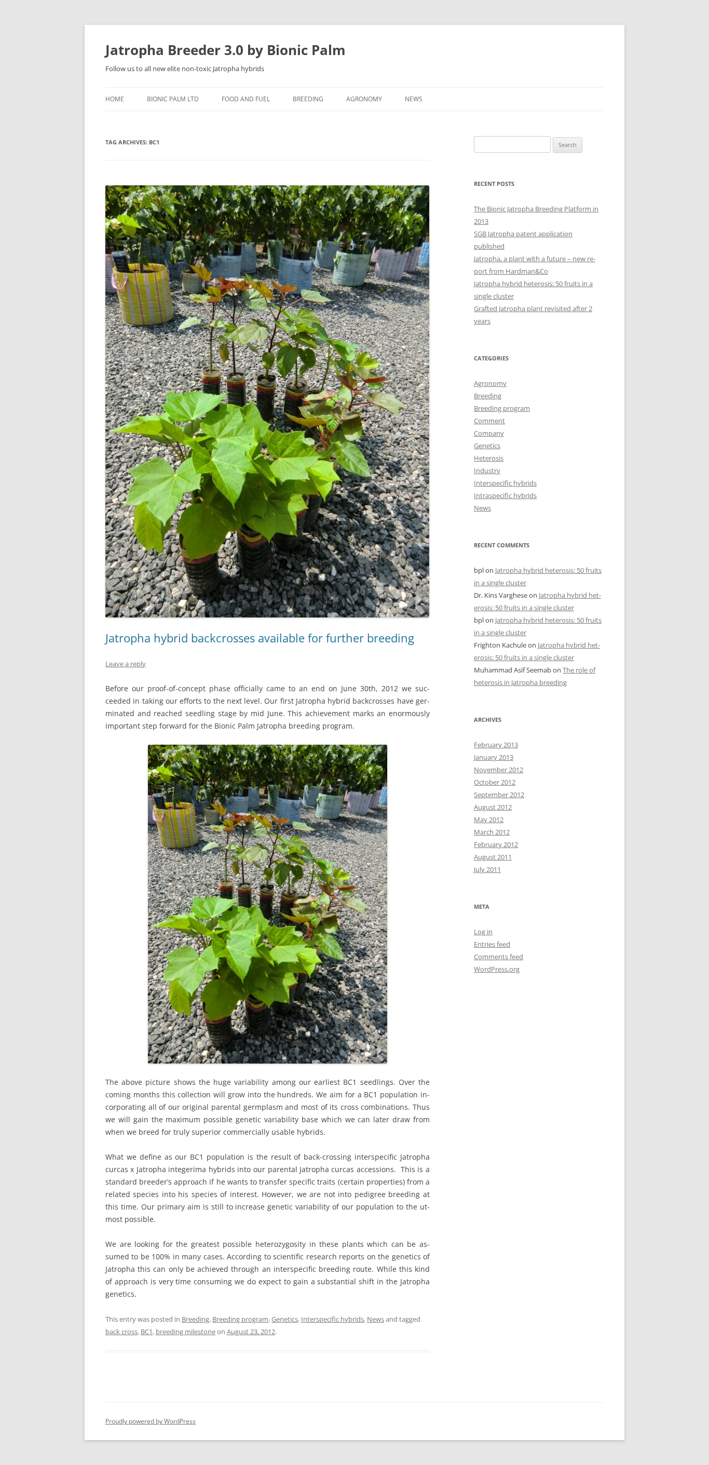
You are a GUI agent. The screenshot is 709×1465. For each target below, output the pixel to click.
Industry (487, 470)
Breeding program (240, 1319)
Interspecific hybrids (332, 1319)
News (413, 99)
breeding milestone (185, 1331)
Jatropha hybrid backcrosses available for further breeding (259, 638)
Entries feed (492, 944)
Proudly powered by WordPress (150, 1421)
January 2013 (493, 757)
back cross (121, 1331)
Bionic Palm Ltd (173, 99)
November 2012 (498, 769)
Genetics (284, 1319)
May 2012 (488, 819)
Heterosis (488, 458)
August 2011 (493, 857)
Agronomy (364, 99)
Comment (489, 420)
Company (489, 433)
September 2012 (499, 794)
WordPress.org (497, 969)
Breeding (308, 99)
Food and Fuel (246, 99)
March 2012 (492, 832)
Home (114, 99)
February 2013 (496, 744)
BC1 (147, 1331)
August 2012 (493, 807)
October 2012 (494, 782)
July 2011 (487, 869)
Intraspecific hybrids (505, 495)
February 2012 (496, 844)
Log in (483, 931)
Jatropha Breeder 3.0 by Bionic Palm (225, 50)
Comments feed (498, 956)
